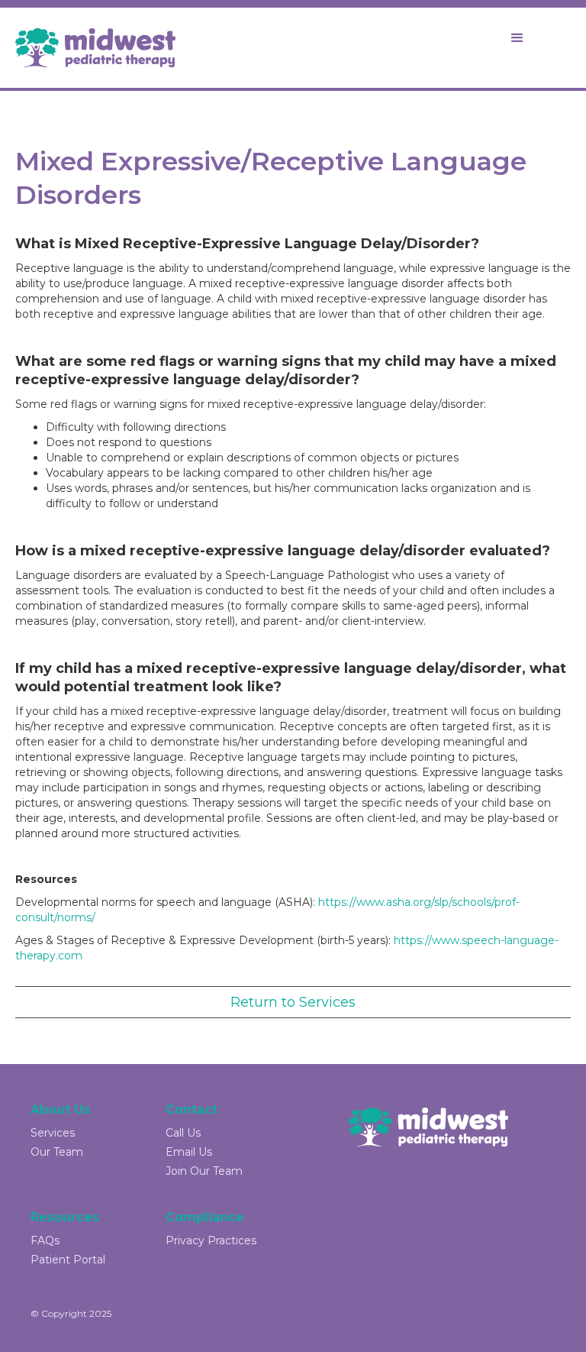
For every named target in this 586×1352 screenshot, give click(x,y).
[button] (517, 38)
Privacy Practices (211, 1240)
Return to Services (293, 1002)
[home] (95, 47)
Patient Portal (68, 1259)
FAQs (45, 1240)
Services (53, 1133)
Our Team (57, 1152)
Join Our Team (204, 1171)
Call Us (183, 1133)
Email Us (189, 1152)
